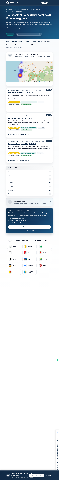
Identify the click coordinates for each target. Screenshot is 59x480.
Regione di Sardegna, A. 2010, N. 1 (20, 118)
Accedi (45, 2)
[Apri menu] (51, 2)
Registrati (48, 475)
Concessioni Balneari (17, 41)
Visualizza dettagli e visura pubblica (19, 109)
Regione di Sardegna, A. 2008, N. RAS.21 (22, 144)
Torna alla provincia (29, 230)
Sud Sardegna (36, 41)
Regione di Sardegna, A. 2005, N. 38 (20, 92)
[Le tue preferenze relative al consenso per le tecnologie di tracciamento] (57, 360)
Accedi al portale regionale (17, 226)
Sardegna (27, 41)
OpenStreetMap (43, 81)
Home (7, 41)
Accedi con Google (37, 475)
